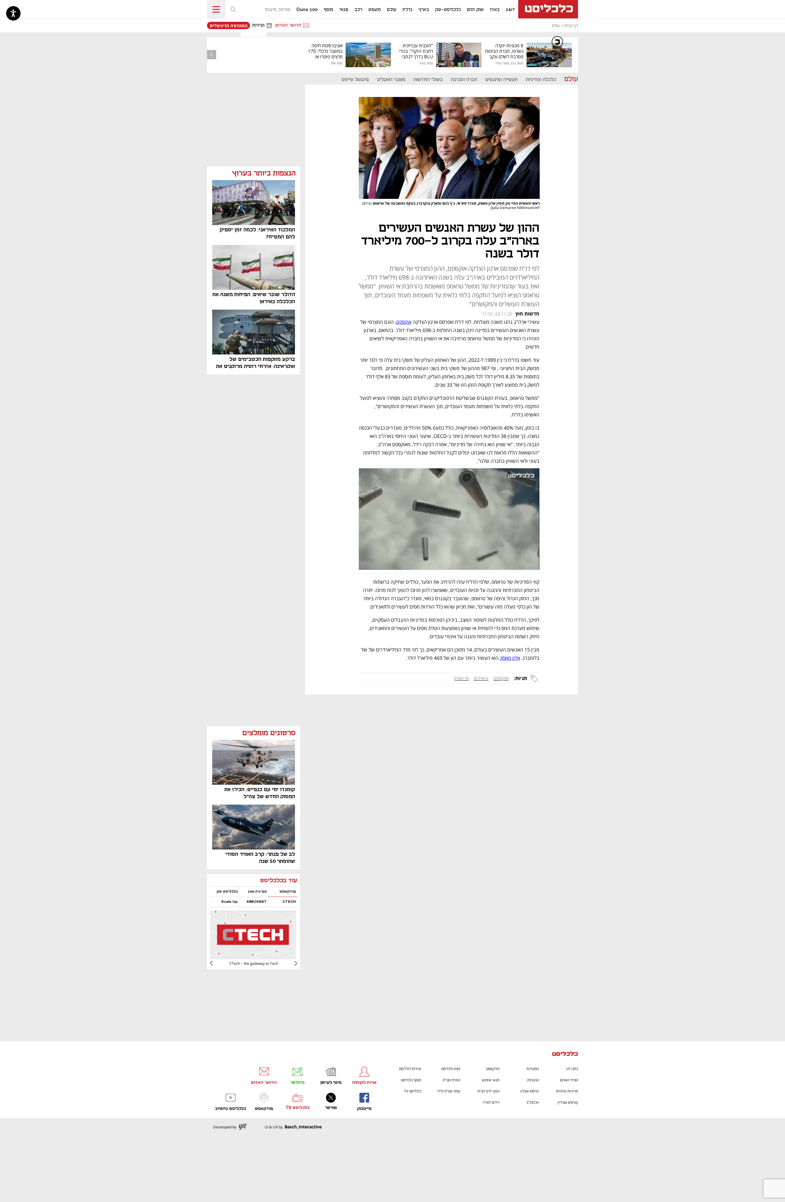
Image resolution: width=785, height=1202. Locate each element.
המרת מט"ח (451, 1080)
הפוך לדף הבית (488, 1091)
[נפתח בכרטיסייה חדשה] (253, 957)
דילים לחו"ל (491, 1102)
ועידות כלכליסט (410, 1068)
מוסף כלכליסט (411, 1080)
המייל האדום (569, 1080)
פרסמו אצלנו (529, 1091)
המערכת (533, 1068)
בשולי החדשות (428, 80)
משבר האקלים (391, 80)
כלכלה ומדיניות (541, 80)
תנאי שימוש (491, 1080)
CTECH (533, 1102)
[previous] (211, 54)
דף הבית (571, 25)
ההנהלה (533, 1080)
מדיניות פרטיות (567, 1091)
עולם (556, 25)
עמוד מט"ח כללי (448, 1091)
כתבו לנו (572, 1068)
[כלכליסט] (565, 1054)
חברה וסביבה (464, 80)
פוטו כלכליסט (450, 1068)
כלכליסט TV (412, 1091)
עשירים (481, 678)
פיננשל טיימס (355, 80)
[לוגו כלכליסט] (548, 9)
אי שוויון (461, 678)
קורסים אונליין (568, 1102)
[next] (216, 963)
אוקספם (501, 678)
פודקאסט (493, 1068)
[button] (233, 9)
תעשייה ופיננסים (501, 80)
